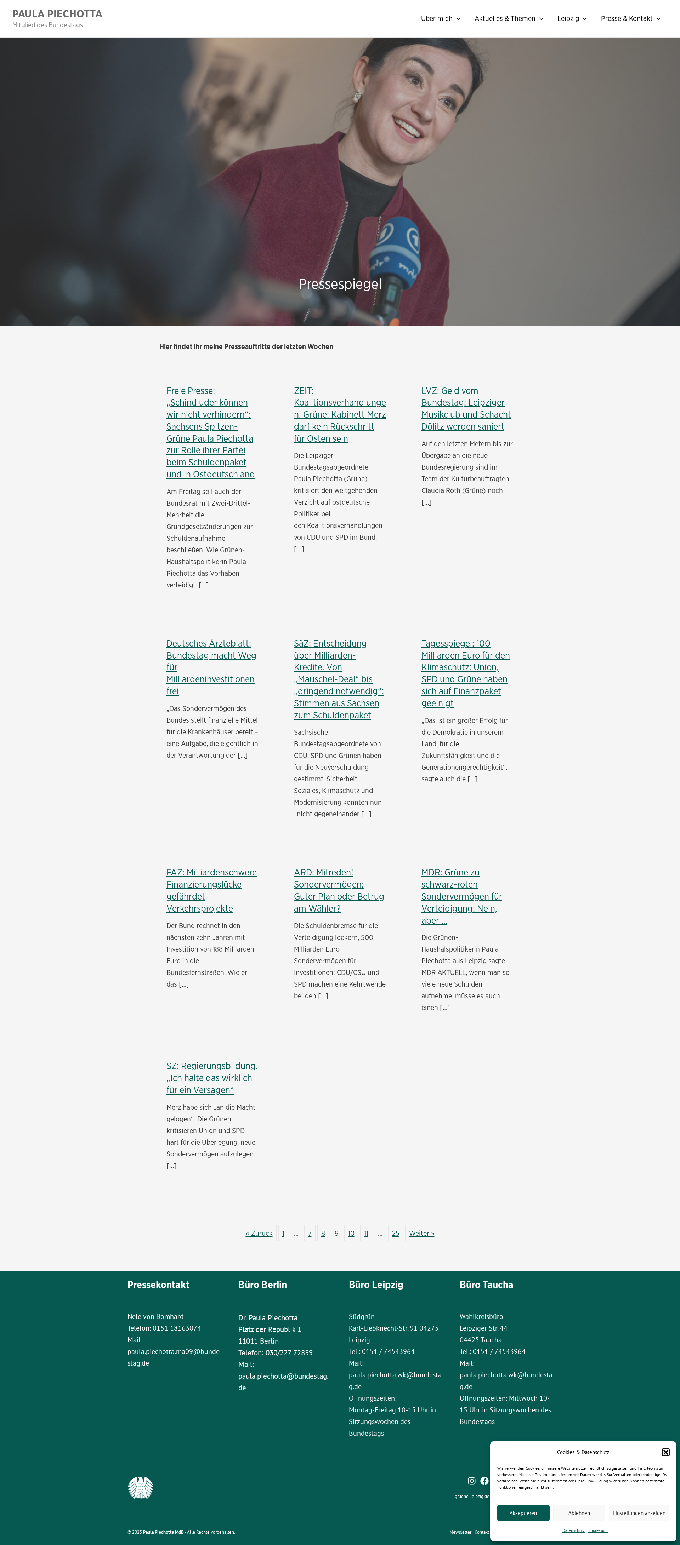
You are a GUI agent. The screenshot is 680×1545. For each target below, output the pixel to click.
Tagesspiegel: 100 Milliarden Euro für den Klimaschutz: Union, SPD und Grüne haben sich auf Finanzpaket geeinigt (465, 673)
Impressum (598, 1530)
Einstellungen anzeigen (639, 1513)
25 (396, 1233)
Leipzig (568, 18)
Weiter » (422, 1233)
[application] (456, 18)
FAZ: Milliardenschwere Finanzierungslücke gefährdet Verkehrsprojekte (211, 890)
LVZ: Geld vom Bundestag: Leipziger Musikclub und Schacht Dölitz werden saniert (466, 408)
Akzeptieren (523, 1513)
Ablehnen (579, 1513)
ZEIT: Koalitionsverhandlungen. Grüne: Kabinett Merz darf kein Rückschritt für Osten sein (340, 414)
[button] (665, 1452)
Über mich (437, 18)
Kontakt (482, 1532)
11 (366, 1233)
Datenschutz (573, 1530)
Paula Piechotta (57, 13)
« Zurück (259, 1233)
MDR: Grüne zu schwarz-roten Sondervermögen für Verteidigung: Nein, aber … (461, 896)
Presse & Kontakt (627, 18)
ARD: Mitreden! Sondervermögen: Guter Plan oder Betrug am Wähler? (339, 890)
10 (351, 1233)
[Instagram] (472, 1481)
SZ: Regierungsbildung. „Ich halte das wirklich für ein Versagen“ (212, 1077)
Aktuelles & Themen (505, 18)
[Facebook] (484, 1481)
